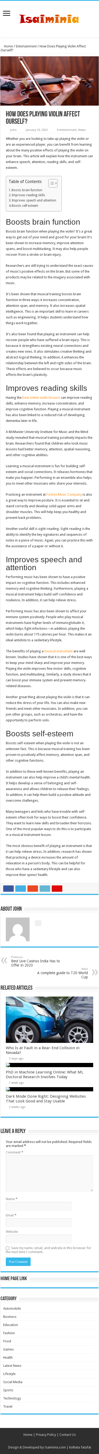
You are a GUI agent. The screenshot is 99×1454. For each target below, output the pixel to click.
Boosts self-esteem (25, 206)
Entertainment (26, 46)
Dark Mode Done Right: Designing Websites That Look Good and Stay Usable (46, 1098)
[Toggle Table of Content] (50, 183)
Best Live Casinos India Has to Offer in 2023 (35, 961)
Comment (14, 1152)
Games (8, 1349)
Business (9, 1317)
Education (10, 1325)
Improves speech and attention (34, 200)
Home (8, 46)
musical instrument (58, 651)
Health (8, 1357)
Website (12, 1232)
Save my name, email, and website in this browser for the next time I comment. (48, 1250)
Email (11, 1215)
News (82, 130)
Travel (7, 1406)
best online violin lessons (41, 398)
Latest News (12, 1366)
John (13, 130)
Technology (12, 1398)
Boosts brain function (27, 190)
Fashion (9, 1333)
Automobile (12, 1308)
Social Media (12, 1382)
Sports (8, 1390)
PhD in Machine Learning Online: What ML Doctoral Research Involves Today (44, 1074)
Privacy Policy (46, 1435)
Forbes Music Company (64, 494)
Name (11, 1199)
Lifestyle (9, 1374)
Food (7, 1341)
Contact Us (67, 1435)
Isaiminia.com (55, 1447)
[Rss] (49, 1441)
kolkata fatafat (80, 1447)
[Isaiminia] (49, 18)
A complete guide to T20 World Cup (62, 973)
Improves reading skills (28, 195)
